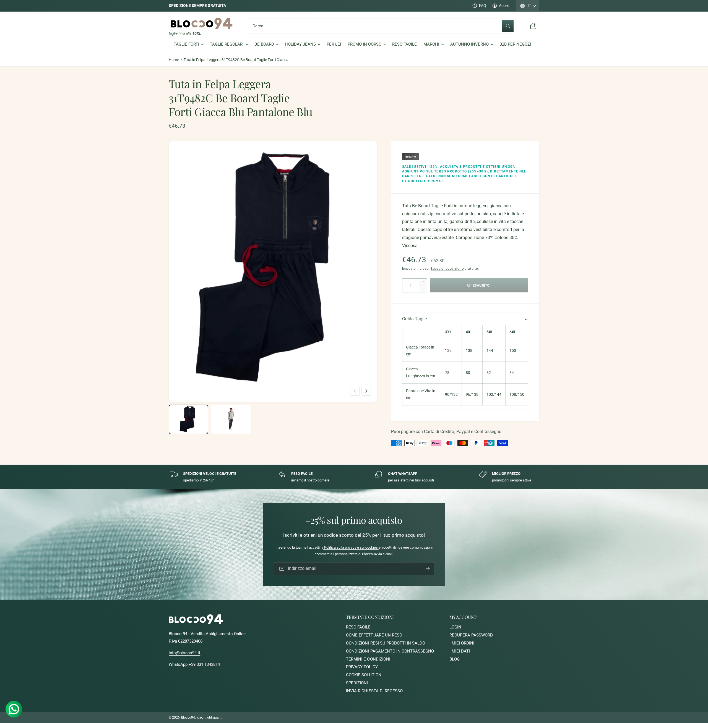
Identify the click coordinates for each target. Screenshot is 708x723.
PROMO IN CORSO (364, 44)
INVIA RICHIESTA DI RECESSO (374, 690)
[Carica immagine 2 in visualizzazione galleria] (231, 419)
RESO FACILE (358, 627)
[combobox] (381, 26)
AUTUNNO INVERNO (469, 44)
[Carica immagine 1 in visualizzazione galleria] (188, 419)
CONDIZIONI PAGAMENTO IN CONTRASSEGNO (390, 651)
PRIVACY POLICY (362, 666)
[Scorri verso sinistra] (354, 390)
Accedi (504, 5)
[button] (533, 26)
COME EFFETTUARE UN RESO (374, 635)
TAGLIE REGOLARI (227, 44)
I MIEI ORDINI (461, 643)
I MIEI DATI (459, 651)
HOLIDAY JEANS (300, 44)
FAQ (482, 5)
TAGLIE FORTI (186, 44)
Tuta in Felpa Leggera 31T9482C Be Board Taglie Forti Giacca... (238, 59)
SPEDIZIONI (357, 682)
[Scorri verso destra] (366, 390)
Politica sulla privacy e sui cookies (351, 548)
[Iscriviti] (428, 568)
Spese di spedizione (447, 269)
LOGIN (455, 627)
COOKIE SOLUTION (363, 674)
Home (174, 59)
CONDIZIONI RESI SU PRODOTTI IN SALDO (385, 643)
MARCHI (431, 44)
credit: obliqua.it (209, 717)
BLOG (454, 659)
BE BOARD (264, 44)
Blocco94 (188, 717)
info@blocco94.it (184, 652)
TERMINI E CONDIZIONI (368, 659)
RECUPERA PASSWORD (471, 635)
